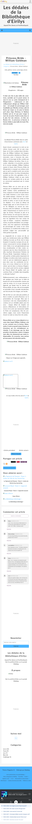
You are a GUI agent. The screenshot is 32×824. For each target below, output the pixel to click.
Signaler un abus (5, 778)
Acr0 (24, 142)
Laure (16, 144)
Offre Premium (4, 780)
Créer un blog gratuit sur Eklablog (10, 776)
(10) (6, 749)
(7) (5, 753)
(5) (7, 757)
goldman (10, 70)
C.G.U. (12, 778)
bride (6, 70)
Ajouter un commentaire (16, 515)
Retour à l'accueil (16, 454)
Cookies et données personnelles (14, 780)
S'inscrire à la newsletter (9, 467)
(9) (5, 751)
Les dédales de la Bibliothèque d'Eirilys (16, 14)
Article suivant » (24, 450)
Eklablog (27, 770)
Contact (26, 776)
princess (25, 70)
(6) (5, 755)
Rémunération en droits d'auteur (21, 778)
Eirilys (17, 662)
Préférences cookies (27, 780)
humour (14, 70)
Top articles (20, 776)
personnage (20, 70)
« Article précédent (9, 450)
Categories (6, 66)
